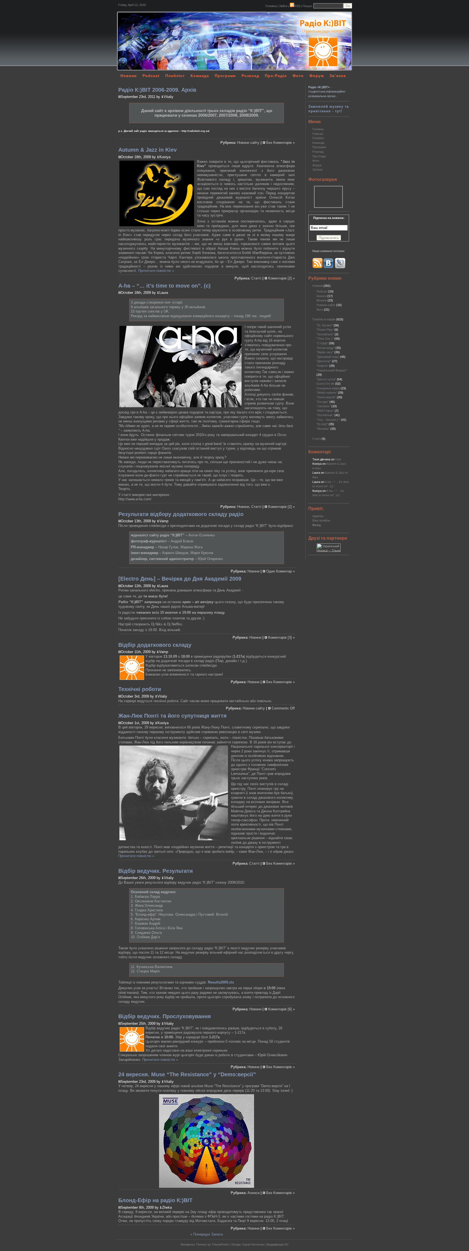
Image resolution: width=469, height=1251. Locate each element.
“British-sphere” (326, 392)
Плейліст (175, 76)
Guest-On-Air (325, 383)
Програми (225, 76)
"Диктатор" (323, 361)
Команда (200, 76)
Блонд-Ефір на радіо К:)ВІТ (155, 1200)
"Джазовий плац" (327, 356)
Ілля (338, 459)
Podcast (151, 76)
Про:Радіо (276, 76)
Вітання (321, 300)
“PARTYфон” (325, 410)
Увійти (283, 6)
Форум (316, 76)
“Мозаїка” (322, 428)
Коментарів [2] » (281, 278)
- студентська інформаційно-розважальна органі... (327, 91)
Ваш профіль (321, 520)
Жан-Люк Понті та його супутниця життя (172, 716)
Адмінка (317, 516)
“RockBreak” (325, 415)
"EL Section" (324, 325)
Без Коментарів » (280, 143)
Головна (271, 6)
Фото (298, 76)
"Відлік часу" (325, 352)
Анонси (321, 296)
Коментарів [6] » (281, 1009)
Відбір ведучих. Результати (155, 871)
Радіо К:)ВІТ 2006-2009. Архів (157, 90)
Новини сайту (325, 305)
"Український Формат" (331, 370)
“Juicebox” (323, 406)
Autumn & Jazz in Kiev (147, 150)
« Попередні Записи (206, 1234)
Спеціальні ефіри (328, 388)
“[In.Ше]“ (322, 424)
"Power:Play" (325, 329)
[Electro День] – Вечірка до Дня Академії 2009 (179, 579)
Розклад (250, 76)
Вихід (316, 525)
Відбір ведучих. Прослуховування (164, 1016)
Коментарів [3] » (281, 637)
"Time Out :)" (325, 338)
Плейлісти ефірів (323, 319)
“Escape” (322, 401)
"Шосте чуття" (326, 379)
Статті (316, 438)
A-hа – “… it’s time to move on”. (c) (164, 286)
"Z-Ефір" (322, 343)
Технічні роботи (139, 689)
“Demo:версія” (326, 397)
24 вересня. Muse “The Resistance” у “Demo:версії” (187, 1074)
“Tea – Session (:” (328, 419)
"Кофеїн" (322, 365)
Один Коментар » (280, 571)
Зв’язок (337, 76)
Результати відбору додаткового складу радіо (180, 514)
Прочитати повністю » (156, 271)
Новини (129, 76)
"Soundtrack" (325, 334)
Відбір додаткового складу (154, 645)
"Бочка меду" (325, 347)
